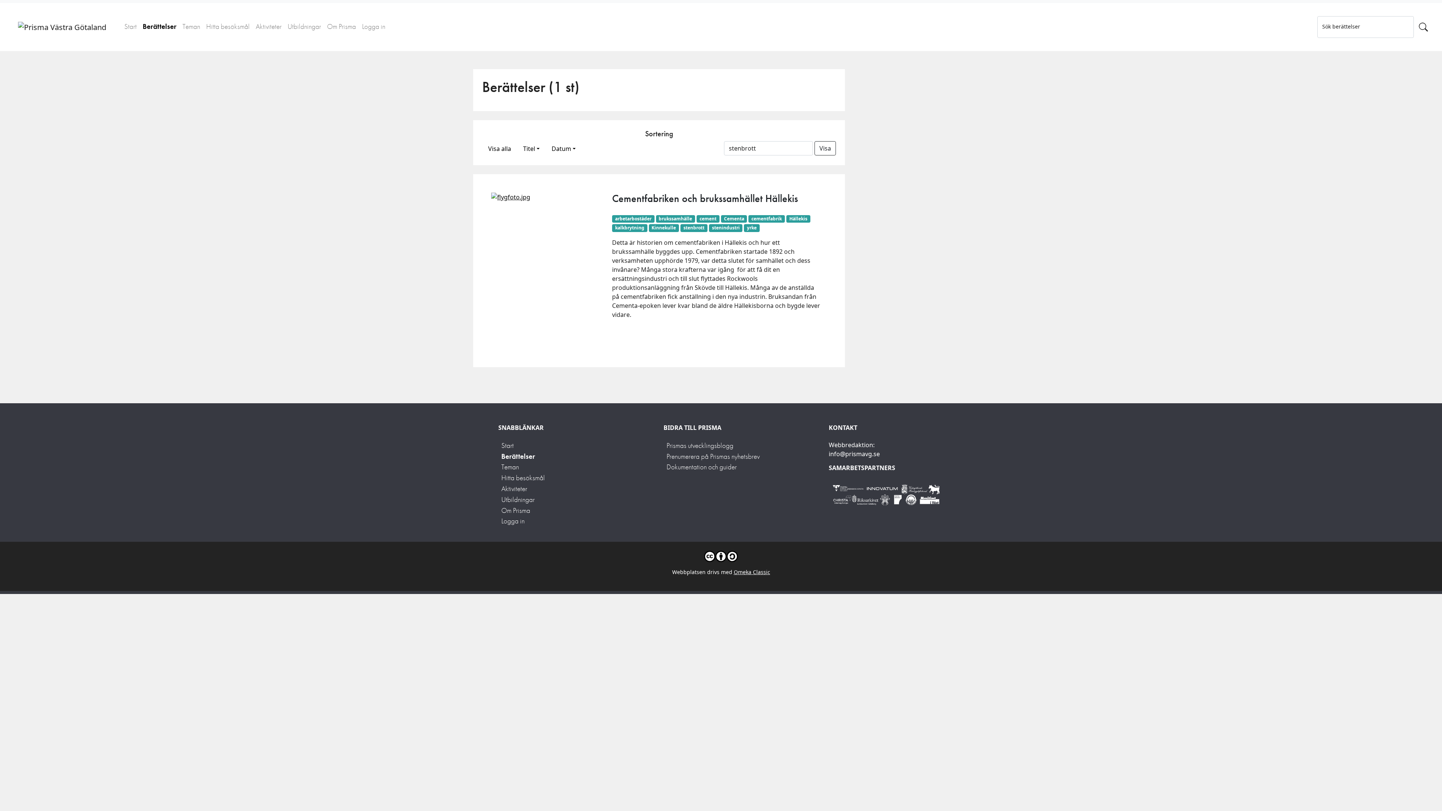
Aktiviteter (269, 26)
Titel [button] (529, 149)
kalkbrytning (629, 228)
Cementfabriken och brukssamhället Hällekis (705, 198)
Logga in (373, 26)
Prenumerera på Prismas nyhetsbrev (713, 456)
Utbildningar (304, 26)
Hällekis (798, 219)
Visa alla (499, 149)
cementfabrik (766, 219)
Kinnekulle (664, 228)
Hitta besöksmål (228, 26)
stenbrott (693, 228)
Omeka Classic (752, 572)
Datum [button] (561, 149)
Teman (191, 26)
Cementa (734, 219)
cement (708, 219)
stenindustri (726, 228)
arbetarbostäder (633, 219)
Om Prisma (341, 26)
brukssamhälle (675, 219)
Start (130, 26)
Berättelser (159, 26)
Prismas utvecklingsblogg (700, 445)
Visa (825, 148)
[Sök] (1423, 27)
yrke (752, 228)
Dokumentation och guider (702, 467)
